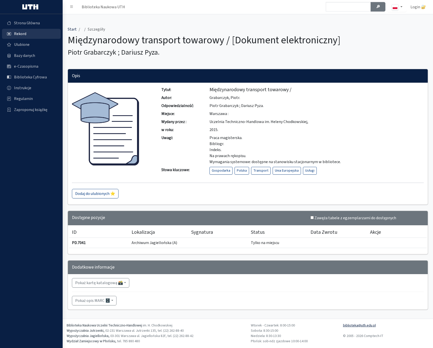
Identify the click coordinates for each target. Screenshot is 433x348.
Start (72, 29)
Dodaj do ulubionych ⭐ (95, 193)
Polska (242, 170)
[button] (72, 7)
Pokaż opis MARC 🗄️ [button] (92, 300)
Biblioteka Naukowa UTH (103, 7)
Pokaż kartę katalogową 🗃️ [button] (99, 283)
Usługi (309, 170)
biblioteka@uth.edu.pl (359, 325)
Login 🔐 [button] (418, 7)
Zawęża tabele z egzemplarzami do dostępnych (355, 218)
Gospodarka (221, 170)
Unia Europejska (287, 170)
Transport (260, 170)
